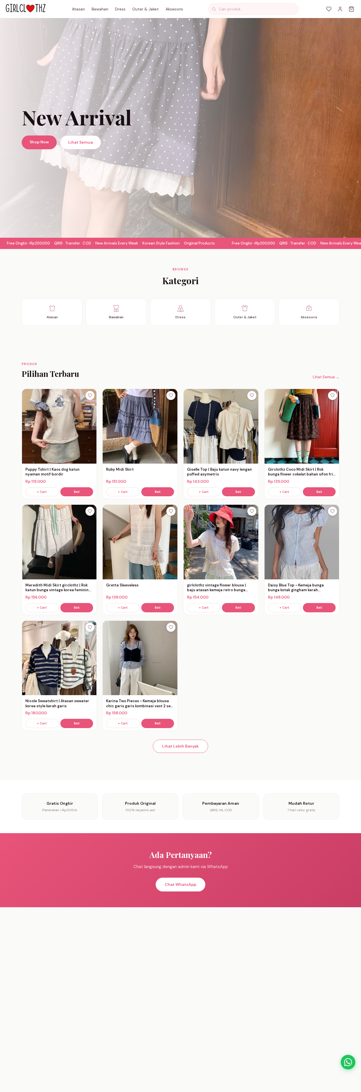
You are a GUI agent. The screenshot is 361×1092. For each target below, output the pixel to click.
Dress (120, 9)
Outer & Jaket (145, 9)
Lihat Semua (80, 142)
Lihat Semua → (326, 377)
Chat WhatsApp (180, 884)
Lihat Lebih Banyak (180, 746)
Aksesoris (174, 9)
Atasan (78, 9)
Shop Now (39, 141)
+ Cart (42, 492)
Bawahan (100, 9)
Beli (77, 492)
